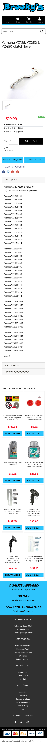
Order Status (23, 676)
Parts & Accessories (22, 646)
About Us (22, 692)
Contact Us (23, 696)
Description (10, 179)
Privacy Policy (23, 706)
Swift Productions (34, 741)
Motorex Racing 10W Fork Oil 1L (12, 463)
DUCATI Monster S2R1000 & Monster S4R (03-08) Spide (34, 559)
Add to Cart (31, 141)
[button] (14, 167)
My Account (22, 672)
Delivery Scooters (23, 659)
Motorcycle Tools (23, 649)
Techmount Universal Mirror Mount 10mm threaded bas (34, 512)
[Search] (42, 31)
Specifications (12, 365)
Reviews (9, 371)
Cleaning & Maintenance (23, 652)
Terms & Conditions (23, 702)
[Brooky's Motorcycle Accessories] (23, 7)
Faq (23, 709)
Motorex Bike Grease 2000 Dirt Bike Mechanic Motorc (34, 464)
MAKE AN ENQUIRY (12, 160)
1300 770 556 (34, 160)
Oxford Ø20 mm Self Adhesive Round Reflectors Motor (34, 417)
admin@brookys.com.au (23, 633)
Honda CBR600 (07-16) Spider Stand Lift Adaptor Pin (12, 511)
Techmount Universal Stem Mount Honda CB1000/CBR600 (12, 560)
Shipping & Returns (23, 699)
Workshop (23, 656)
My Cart (23, 679)
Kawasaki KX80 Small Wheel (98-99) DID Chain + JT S (12, 417)
